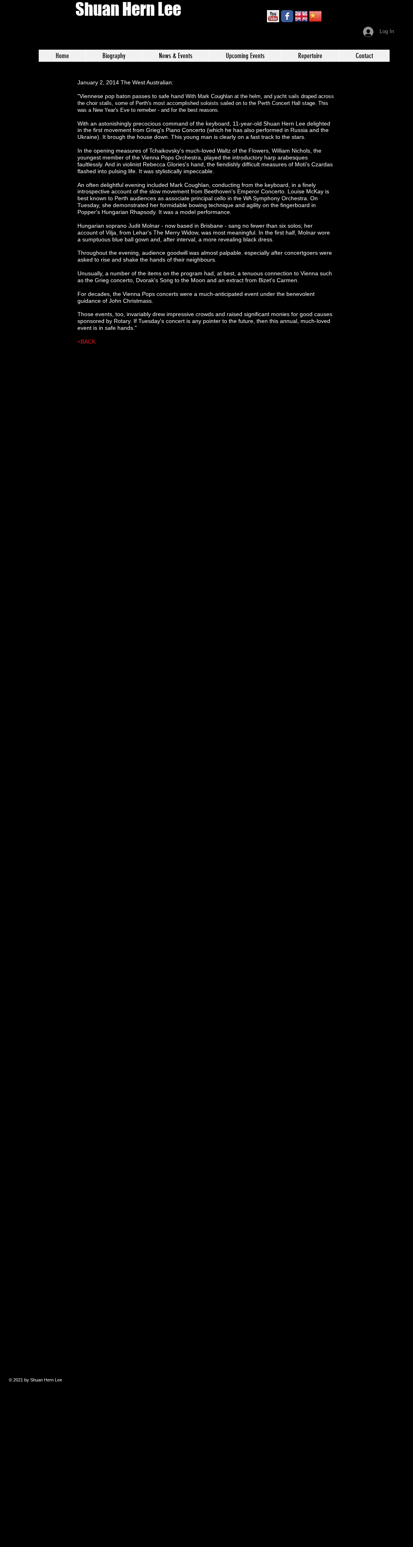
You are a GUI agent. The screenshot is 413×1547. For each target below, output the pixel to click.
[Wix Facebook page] (287, 16)
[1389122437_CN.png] (315, 16)
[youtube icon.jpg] (273, 16)
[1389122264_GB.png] (301, 16)
